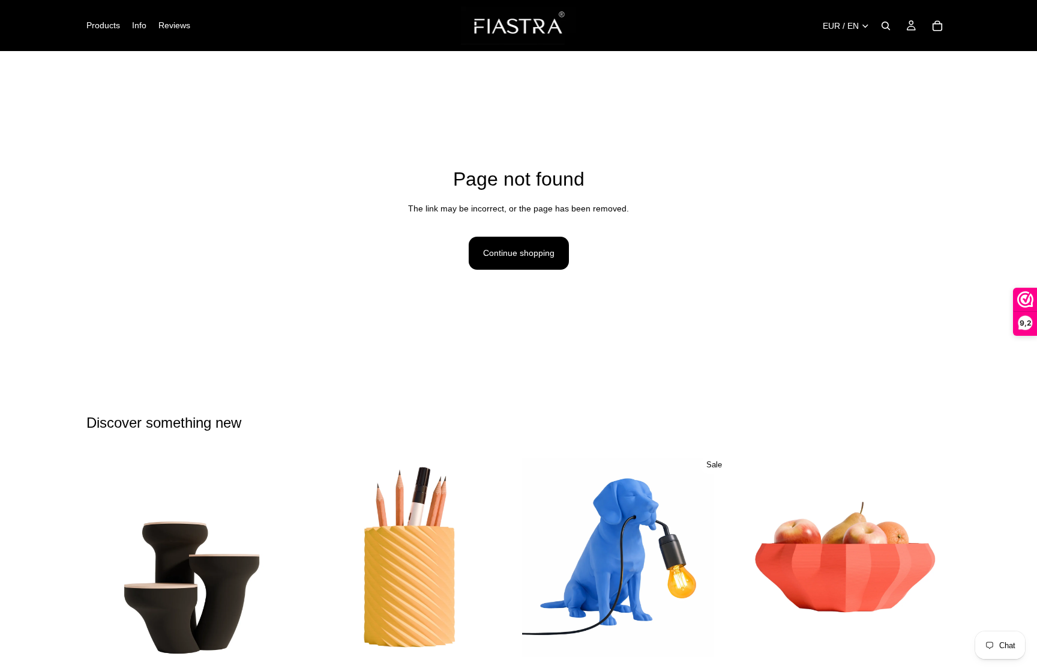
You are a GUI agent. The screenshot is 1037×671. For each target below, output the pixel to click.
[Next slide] (279, 557)
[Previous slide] (104, 557)
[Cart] (937, 26)
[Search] (886, 26)
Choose (288, 644)
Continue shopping (519, 253)
